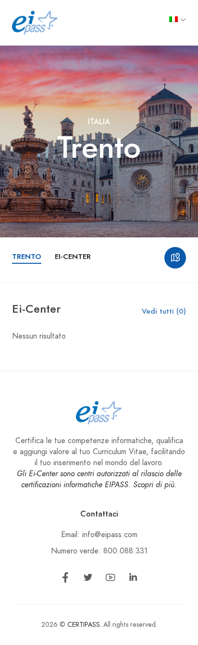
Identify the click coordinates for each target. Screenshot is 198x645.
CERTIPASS (83, 624)
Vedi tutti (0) (164, 311)
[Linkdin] (133, 579)
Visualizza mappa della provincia (175, 258)
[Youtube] (110, 579)
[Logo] (35, 22)
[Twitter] (88, 579)
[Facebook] (65, 579)
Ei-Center (73, 256)
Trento (26, 256)
